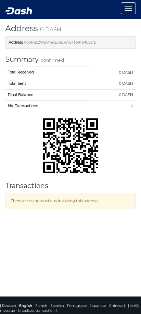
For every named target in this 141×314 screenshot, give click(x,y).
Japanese (97, 305)
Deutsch (9, 305)
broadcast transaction (36, 310)
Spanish (56, 305)
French (40, 305)
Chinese (115, 305)
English (25, 305)
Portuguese (76, 305)
